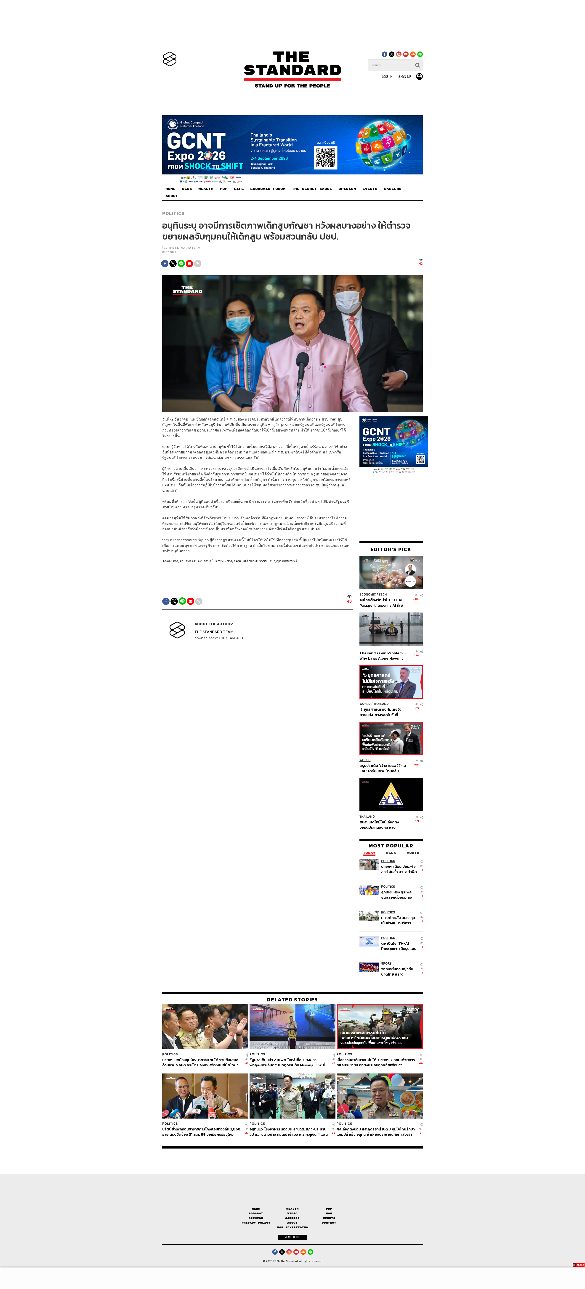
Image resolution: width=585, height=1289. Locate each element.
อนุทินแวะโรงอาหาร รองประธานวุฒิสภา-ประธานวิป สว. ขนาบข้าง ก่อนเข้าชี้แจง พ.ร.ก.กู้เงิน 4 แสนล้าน (289, 1132)
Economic (367, 594)
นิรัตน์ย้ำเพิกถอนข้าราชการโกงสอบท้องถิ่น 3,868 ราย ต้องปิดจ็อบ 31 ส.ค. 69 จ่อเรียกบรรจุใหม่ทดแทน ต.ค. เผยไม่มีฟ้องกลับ (201, 1132)
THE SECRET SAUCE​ (312, 189)
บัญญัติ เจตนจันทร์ (284, 560)
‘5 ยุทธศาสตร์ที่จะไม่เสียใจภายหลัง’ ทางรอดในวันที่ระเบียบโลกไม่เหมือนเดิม (380, 712)
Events (329, 1218)
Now (329, 1213)
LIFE (239, 189)
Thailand (381, 704)
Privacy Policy (256, 1223)
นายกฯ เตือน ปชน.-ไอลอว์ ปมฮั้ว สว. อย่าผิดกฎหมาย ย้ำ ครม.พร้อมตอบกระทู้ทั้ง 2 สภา (399, 869)
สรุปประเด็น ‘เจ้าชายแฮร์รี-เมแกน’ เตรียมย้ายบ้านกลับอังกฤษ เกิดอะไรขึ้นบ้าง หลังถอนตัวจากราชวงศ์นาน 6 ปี (382, 768)
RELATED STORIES (292, 999)
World (365, 704)
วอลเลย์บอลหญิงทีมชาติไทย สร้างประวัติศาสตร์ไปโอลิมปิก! (397, 971)
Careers (292, 1218)
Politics (173, 213)
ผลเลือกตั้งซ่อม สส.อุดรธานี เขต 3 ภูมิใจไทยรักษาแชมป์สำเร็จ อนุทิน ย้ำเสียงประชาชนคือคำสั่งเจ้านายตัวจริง (376, 1132)
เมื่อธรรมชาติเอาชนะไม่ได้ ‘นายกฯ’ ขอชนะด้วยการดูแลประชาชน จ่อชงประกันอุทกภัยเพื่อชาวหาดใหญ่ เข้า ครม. (376, 1062)
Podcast (256, 1213)
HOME (170, 189)
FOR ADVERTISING (292, 1227)
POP (223, 189)
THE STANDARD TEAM (184, 247)
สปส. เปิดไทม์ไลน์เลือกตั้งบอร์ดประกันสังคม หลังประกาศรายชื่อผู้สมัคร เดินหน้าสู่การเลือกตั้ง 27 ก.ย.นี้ (380, 824)
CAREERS (393, 189)
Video (292, 1213)
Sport (386, 963)
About (292, 1223)
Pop (329, 1209)
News (256, 1209)
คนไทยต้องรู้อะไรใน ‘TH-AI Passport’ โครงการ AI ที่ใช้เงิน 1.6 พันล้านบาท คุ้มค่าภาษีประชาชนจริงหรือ (382, 602)
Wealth (292, 1209)
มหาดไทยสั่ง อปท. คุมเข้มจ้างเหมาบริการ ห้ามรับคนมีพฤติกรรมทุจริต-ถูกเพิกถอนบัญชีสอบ (398, 920)
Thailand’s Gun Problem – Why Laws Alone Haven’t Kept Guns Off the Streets (382, 655)
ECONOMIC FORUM (267, 189)
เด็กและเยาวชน (256, 560)
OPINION (347, 189)
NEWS (187, 189)
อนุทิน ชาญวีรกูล (229, 560)
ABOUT (171, 196)
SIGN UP (404, 76)
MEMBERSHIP (292, 1237)
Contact (329, 1223)
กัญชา (179, 560)
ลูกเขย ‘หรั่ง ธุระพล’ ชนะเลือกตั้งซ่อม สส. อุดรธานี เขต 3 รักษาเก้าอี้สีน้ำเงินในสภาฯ (397, 894)
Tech (383, 594)
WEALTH (205, 189)
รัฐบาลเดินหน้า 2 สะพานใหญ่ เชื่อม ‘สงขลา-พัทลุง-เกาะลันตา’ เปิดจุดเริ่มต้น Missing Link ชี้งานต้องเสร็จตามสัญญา (287, 1062)
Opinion (256, 1218)
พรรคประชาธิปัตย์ (200, 560)
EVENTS (370, 189)
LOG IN (387, 76)
